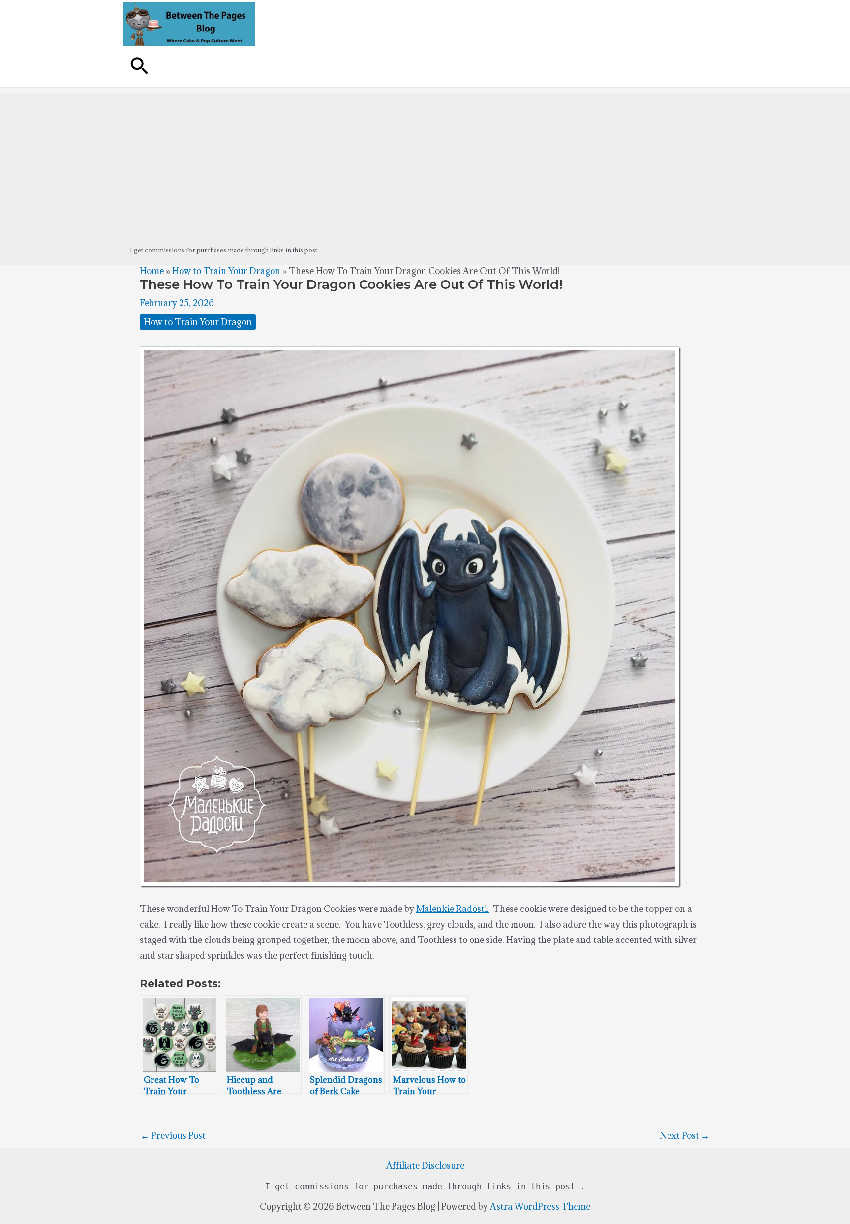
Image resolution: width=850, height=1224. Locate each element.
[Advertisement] (425, 161)
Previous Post (173, 1135)
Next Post (684, 1135)
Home (152, 271)
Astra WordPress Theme (540, 1206)
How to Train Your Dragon (226, 271)
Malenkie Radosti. (452, 908)
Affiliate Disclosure (425, 1165)
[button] (139, 67)
